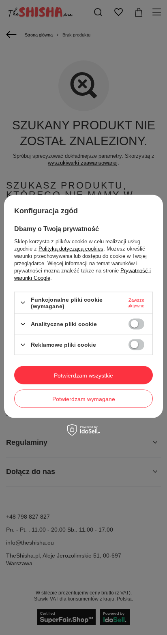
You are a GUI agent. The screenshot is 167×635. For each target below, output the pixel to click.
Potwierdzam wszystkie (83, 375)
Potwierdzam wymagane (83, 398)
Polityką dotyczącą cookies (71, 248)
